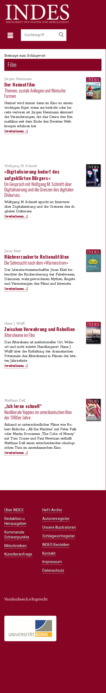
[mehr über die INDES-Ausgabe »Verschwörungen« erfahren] (93, 260)
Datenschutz (53, 570)
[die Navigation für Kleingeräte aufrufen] (11, 35)
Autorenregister (56, 518)
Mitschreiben (15, 546)
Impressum (52, 562)
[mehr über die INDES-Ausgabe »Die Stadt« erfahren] (93, 333)
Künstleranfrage (18, 554)
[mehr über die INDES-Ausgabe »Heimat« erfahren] (93, 88)
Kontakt (49, 553)
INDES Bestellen (55, 545)
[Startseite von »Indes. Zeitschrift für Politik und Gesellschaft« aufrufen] (36, 22)
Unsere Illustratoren (59, 527)
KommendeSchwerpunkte (16, 534)
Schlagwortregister (58, 536)
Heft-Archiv (52, 510)
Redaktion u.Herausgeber (15, 521)
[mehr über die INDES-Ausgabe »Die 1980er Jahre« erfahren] (93, 410)
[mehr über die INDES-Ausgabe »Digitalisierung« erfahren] (93, 175)
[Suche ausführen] (61, 34)
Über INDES (14, 510)
